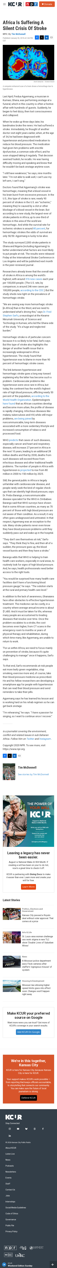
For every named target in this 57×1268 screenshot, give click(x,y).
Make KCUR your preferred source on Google (28, 1015)
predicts (13, 440)
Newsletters (11, 1172)
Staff (8, 1184)
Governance (11, 1220)
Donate (48, 4)
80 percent (39, 228)
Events (8, 1178)
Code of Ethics (12, 1214)
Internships (10, 1202)
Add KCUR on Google (28, 1031)
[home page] (14, 1117)
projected (25, 470)
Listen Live (10, 1154)
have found (9, 403)
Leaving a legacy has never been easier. (28, 855)
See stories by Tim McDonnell (33, 774)
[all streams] (53, 1264)
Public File (10, 1226)
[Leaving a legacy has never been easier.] (28, 821)
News (24, 957)
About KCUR (11, 1148)
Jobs (8, 1196)
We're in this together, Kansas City (28, 1063)
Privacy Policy (11, 1232)
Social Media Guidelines (16, 1208)
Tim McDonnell (18, 34)
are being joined (23, 418)
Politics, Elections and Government (32, 910)
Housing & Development (33, 981)
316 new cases (33, 279)
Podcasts (10, 1166)
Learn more (28, 886)
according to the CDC (32, 290)
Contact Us (10, 1190)
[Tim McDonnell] (9, 771)
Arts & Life (27, 932)
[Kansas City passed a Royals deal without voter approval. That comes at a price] (12, 914)
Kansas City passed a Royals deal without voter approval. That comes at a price (37, 918)
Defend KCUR (28, 1097)
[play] (4, 1264)
